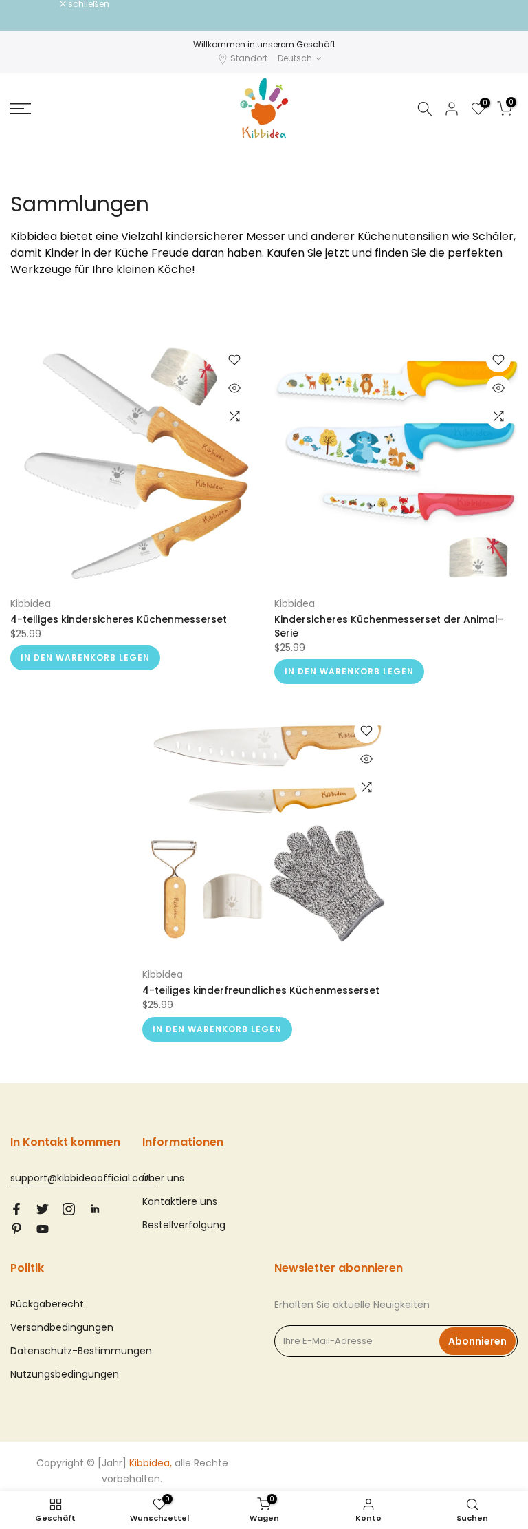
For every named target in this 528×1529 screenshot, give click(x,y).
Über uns (163, 1178)
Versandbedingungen (61, 1327)
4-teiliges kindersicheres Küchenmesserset (118, 619)
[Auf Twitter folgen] (42, 1209)
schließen (38, 4)
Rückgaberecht (47, 1304)
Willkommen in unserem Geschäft (264, 44)
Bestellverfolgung (184, 1225)
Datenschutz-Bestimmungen (81, 1351)
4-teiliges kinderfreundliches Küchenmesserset (261, 990)
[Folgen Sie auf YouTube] (42, 1229)
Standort (248, 58)
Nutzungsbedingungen (64, 1374)
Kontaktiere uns (179, 1201)
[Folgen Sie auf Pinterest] (16, 1229)
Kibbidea (30, 603)
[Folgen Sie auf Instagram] (69, 1209)
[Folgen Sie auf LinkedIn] (95, 1209)
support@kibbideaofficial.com (82, 1178)
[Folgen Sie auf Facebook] (16, 1209)
